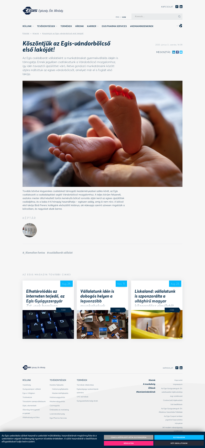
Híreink (79, 26)
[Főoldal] (43, 11)
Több (63, 310)
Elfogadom (179, 437)
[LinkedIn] (181, 6)
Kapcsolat (167, 6)
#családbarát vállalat (60, 252)
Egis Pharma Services (114, 26)
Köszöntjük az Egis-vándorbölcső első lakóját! (63, 34)
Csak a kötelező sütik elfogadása (129, 437)
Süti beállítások (179, 443)
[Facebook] (176, 6)
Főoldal (26, 34)
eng (117, 17)
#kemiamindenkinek (141, 26)
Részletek (129, 443)
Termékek (66, 26)
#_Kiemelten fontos (34, 252)
